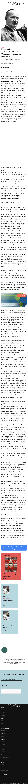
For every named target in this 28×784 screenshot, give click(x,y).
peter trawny (13, 637)
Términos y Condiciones (14, 783)
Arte (2, 725)
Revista (3, 47)
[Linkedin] (6, 67)
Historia (2, 741)
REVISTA (3, 754)
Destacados (3, 759)
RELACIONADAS (6, 668)
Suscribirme (3, 765)
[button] (2, 3)
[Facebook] (2, 67)
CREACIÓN (3, 733)
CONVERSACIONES (5, 728)
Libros (2, 721)
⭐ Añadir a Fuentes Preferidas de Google (14, 548)
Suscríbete (5, 578)
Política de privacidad (22, 783)
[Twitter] (4, 67)
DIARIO (2, 707)
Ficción (2, 736)
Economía (3, 712)
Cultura (2, 709)
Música (2, 723)
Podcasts (3, 751)
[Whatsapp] (8, 67)
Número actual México (5, 755)
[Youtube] (6, 775)
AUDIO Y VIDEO (4, 748)
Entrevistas (3, 730)
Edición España (6, 576)
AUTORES (19, 668)
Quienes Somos (4, 769)
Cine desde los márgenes (11, 574)
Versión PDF (5, 605)
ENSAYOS (3, 739)
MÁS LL (2, 762)
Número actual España (5, 757)
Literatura (3, 715)
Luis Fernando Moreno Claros (14, 656)
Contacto (3, 772)
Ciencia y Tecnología (5, 714)
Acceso (2, 764)
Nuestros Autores (4, 770)
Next (19, 566)
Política (2, 710)
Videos (2, 749)
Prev (3, 566)
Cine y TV (3, 720)
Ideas (2, 742)
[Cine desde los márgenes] (11, 565)
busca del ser (5, 637)
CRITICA (3, 718)
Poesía (2, 735)
